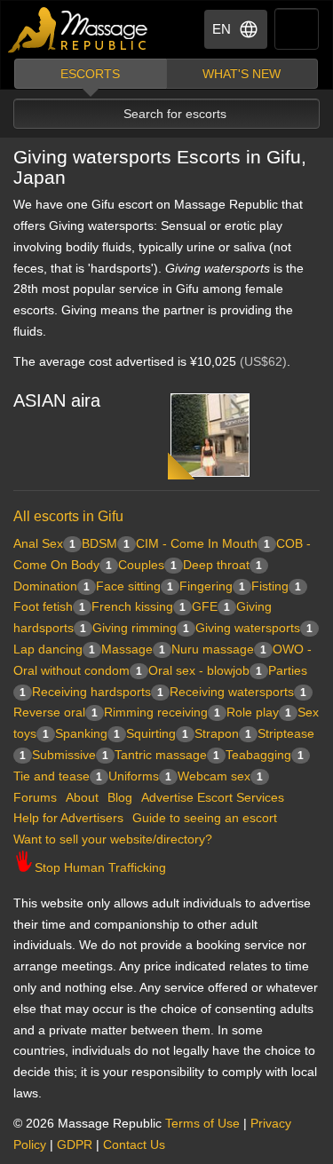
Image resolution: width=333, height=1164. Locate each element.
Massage (133, 649)
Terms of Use (202, 1123)
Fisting (276, 586)
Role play (258, 712)
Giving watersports (254, 628)
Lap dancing (54, 649)
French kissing (138, 606)
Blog (119, 797)
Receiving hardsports (97, 692)
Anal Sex (44, 543)
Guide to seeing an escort (204, 818)
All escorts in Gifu (68, 516)
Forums (35, 797)
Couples (147, 565)
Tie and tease (57, 776)
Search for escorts (174, 114)
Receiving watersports (238, 692)
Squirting (157, 733)
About (82, 797)
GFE (211, 606)
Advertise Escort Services (212, 797)
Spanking (87, 733)
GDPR (74, 1144)
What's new (241, 74)
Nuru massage (218, 649)
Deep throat (222, 565)
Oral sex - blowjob (205, 670)
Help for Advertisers (68, 818)
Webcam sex (220, 776)
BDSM (106, 543)
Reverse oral (55, 712)
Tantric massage (167, 755)
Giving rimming (140, 628)
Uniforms (139, 776)
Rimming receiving (162, 712)
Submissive (70, 755)
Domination (51, 586)
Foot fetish (49, 606)
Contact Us (134, 1144)
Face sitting (134, 586)
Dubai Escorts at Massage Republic (78, 29)
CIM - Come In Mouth (203, 543)
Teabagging (265, 755)
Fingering (212, 586)
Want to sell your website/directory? (112, 839)
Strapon (222, 733)
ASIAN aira (56, 400)
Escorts (90, 74)
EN (221, 28)
